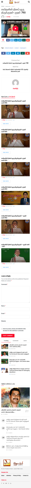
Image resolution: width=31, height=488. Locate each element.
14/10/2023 (16, 16)
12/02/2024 (9, 120)
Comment (4, 284)
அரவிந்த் (8, 16)
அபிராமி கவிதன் (9, 48)
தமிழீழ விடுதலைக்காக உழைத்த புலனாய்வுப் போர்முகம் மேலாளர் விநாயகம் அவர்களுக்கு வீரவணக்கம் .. (19, 370)
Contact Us (25, 475)
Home (2, 6)
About (2, 475)
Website (3, 321)
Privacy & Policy (17, 475)
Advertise (8, 475)
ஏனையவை (8, 6)
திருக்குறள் (23, 48)
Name (3, 306)
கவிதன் (17, 48)
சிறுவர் (13, 6)
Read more (6, 123)
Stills (3, 120)
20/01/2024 (9, 206)
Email (3, 313)
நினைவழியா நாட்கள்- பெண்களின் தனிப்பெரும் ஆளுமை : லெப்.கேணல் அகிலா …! (19, 361)
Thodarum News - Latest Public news (14, 468)
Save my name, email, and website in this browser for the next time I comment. (14, 329)
